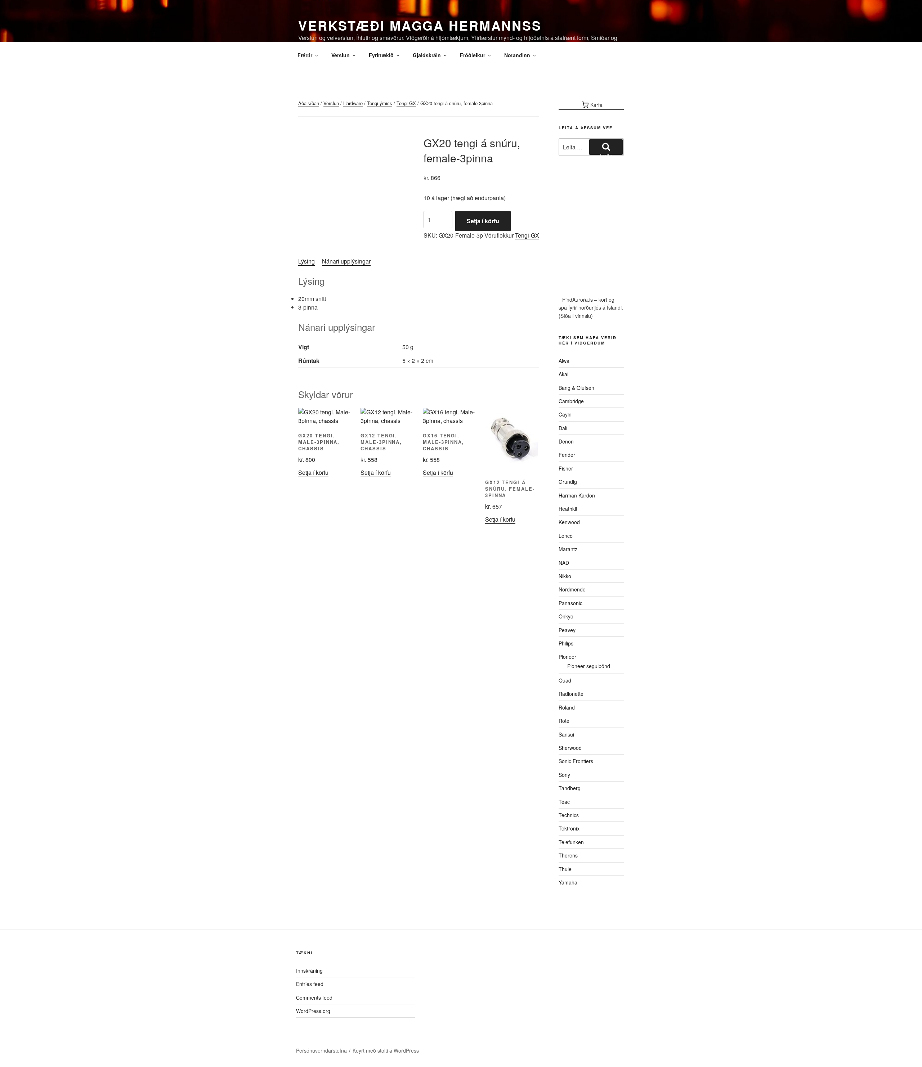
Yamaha (568, 882)
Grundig (568, 481)
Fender (567, 454)
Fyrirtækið (381, 55)
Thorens (568, 855)
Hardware (353, 103)
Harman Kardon (577, 495)
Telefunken (571, 842)
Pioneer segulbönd (588, 666)
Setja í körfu (483, 221)
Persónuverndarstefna (321, 1050)
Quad (565, 680)
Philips (566, 643)
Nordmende (572, 589)
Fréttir (304, 55)
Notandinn (517, 55)
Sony (564, 774)
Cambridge (571, 401)
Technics (569, 815)
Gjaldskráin (427, 55)
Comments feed (314, 997)
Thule (565, 869)
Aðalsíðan (308, 103)
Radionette (571, 693)
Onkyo (566, 616)
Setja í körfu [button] (313, 472)
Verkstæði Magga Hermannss (420, 25)
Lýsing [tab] (306, 261)
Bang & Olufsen (576, 387)
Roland (567, 707)
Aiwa (564, 360)
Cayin (565, 414)
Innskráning (309, 970)
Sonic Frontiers (576, 761)
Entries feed (309, 983)
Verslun (340, 55)
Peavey (567, 630)
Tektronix (569, 828)
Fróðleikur (472, 55)
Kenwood (569, 522)
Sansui (566, 734)
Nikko (565, 576)
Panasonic (570, 603)
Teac (564, 801)
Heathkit (568, 508)
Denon (566, 441)
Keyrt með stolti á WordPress (386, 1050)
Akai (563, 374)
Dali (563, 428)
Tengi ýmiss (379, 103)
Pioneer (567, 656)
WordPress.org (313, 1010)
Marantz (568, 549)
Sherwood (570, 747)
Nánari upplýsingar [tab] (346, 261)
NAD (564, 562)
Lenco (566, 535)
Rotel (564, 720)
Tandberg (570, 788)
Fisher (566, 468)
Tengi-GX (406, 103)
